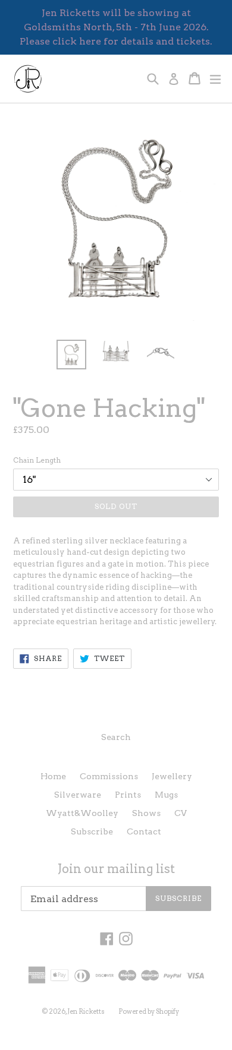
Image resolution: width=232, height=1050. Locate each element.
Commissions (109, 776)
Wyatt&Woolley (82, 813)
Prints (128, 794)
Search (116, 737)
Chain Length (37, 460)
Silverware (77, 794)
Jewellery (172, 776)
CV (180, 813)
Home (53, 776)
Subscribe (92, 831)
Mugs (166, 794)
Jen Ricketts (86, 1011)
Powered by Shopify (148, 1011)
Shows (146, 813)
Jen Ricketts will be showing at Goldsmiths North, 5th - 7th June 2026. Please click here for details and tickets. (116, 27)
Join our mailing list (116, 869)
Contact (144, 831)
